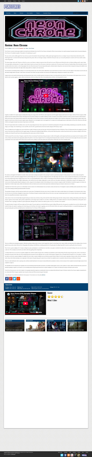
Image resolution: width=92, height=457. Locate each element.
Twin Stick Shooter (45, 288)
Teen (58, 287)
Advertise (74, 452)
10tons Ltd (14, 287)
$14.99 (35, 287)
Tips (83, 452)
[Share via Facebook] (7, 280)
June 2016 (24, 288)
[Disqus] (46, 349)
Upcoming (65, 452)
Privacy (79, 452)
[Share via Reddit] (18, 280)
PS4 (22, 287)
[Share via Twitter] (14, 280)
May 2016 (28, 288)
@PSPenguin (13, 454)
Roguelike (36, 288)
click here (43, 274)
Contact (87, 452)
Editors (10, 48)
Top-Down (40, 288)
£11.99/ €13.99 (39, 287)
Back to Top (60, 452)
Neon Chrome (31, 48)
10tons (27, 48)
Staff (70, 452)
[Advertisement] (62, 7)
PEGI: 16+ (55, 287)
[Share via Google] (10, 280)
